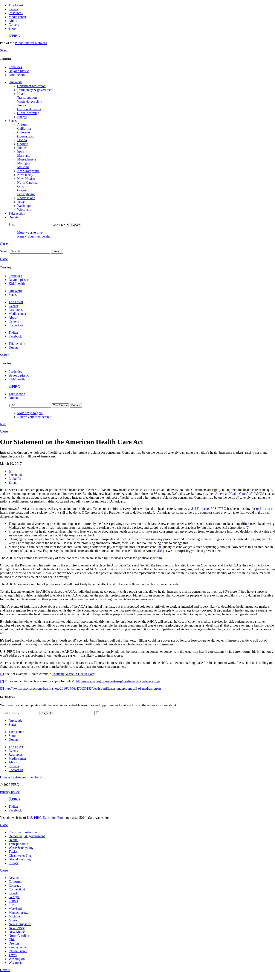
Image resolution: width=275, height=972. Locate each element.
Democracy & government (35, 90)
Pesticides (15, 67)
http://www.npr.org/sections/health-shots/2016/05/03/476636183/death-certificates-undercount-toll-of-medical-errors (83, 688)
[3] (160, 551)
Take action (16, 732)
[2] (247, 527)
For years (203, 508)
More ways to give (30, 232)
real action (263, 508)
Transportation (27, 97)
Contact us (16, 325)
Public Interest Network (31, 43)
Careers (14, 24)
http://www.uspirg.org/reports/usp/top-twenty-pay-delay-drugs (118, 681)
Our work (15, 720)
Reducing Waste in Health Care (73, 674)
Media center (17, 17)
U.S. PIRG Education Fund (45, 817)
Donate (13, 739)
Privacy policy (10, 792)
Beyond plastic (19, 71)
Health (21, 93)
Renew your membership (34, 236)
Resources (16, 13)
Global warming (28, 113)
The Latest (16, 5)
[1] (194, 508)
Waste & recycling (29, 101)
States (13, 724)
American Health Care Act (233, 493)
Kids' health (17, 75)
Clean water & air (29, 109)
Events (13, 9)
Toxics (21, 105)
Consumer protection (31, 86)
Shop (12, 28)
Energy (22, 117)
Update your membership (28, 777)
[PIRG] (14, 36)
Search (4, 251)
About (13, 21)
